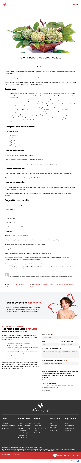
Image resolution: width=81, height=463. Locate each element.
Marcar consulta (46, 390)
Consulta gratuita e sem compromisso (52, 264)
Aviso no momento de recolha (43, 461)
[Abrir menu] (71, 4)
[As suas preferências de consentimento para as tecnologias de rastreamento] (79, 347)
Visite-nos (8, 264)
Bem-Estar (15, 284)
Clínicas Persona (58, 284)
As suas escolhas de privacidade (65, 461)
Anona (38, 284)
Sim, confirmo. (48, 380)
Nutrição (21, 284)
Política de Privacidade (58, 386)
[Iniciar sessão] (73, 4)
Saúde (6, 286)
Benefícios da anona (46, 284)
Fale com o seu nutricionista (13, 257)
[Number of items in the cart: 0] (77, 4)
